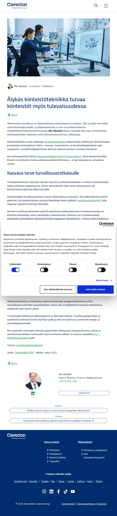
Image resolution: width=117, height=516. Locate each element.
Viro (53, 481)
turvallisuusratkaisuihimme (29, 345)
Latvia (71, 481)
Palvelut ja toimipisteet (95, 450)
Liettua (80, 481)
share (14, 115)
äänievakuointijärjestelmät (50, 156)
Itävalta (33, 481)
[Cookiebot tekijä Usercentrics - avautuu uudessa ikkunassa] (101, 224)
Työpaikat (54, 461)
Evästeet (102, 504)
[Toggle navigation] (106, 5)
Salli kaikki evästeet (95, 289)
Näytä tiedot (102, 280)
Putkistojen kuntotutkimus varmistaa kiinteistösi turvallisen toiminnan (57, 421)
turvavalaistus (74, 156)
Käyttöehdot (68, 504)
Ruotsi (99, 481)
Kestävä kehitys (57, 457)
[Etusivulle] (17, 5)
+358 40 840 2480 (67, 381)
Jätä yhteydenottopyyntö (94, 456)
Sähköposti (84, 393)
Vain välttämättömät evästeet (58, 289)
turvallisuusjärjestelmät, (89, 200)
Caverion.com (20, 481)
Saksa (61, 481)
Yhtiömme (54, 450)
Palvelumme (55, 454)
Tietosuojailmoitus (86, 504)
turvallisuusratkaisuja (54, 142)
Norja (90, 481)
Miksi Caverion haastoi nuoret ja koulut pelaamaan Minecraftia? (59, 410)
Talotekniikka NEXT (24, 352)
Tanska (44, 481)
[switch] (44, 270)
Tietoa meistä (51, 442)
